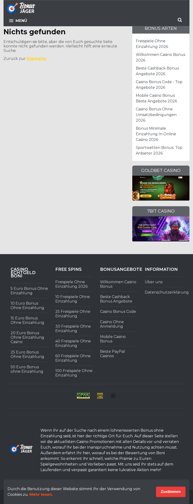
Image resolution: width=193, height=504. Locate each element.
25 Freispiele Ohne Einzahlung (72, 313)
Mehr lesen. (41, 494)
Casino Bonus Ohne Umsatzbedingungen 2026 (156, 115)
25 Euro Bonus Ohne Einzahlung (27, 354)
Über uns (153, 282)
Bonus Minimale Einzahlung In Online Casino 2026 (156, 134)
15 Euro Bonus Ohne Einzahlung (27, 320)
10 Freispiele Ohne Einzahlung (72, 299)
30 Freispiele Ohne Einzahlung (73, 328)
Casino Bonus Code (118, 311)
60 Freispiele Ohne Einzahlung (73, 358)
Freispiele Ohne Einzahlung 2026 (71, 284)
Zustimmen (171, 492)
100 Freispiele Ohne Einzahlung (73, 372)
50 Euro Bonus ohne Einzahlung (27, 369)
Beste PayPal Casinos (112, 353)
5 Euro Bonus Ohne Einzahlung (29, 290)
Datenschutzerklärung (167, 292)
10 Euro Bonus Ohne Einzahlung (27, 305)
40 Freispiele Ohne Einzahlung (73, 343)
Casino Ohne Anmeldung (112, 324)
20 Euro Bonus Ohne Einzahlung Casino (27, 337)
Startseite (36, 58)
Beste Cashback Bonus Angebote (116, 299)
